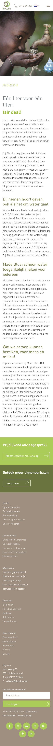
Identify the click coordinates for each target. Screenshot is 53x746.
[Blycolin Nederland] (7, 5)
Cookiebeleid (9, 715)
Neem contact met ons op (22, 455)
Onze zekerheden (11, 511)
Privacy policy (24, 715)
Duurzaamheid (10, 637)
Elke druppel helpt (12, 580)
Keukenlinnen (9, 621)
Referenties (8, 645)
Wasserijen (8, 567)
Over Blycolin (9, 632)
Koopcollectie (9, 641)
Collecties (8, 600)
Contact (6, 653)
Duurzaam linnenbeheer (15, 551)
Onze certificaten (11, 523)
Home (6, 502)
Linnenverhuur (10, 556)
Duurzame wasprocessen (15, 584)
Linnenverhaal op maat (14, 547)
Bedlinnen (8, 604)
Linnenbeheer (10, 535)
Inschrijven (12, 704)
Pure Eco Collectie (12, 608)
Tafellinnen (8, 617)
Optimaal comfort (11, 507)
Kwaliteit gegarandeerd (14, 572)
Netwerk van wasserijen (14, 576)
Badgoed (7, 612)
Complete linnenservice (14, 539)
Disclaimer (31, 711)
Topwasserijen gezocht (14, 588)
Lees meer (12, 483)
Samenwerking (10, 515)
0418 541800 (25, 5)
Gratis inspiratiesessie (14, 519)
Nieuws (6, 649)
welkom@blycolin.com (17, 681)
